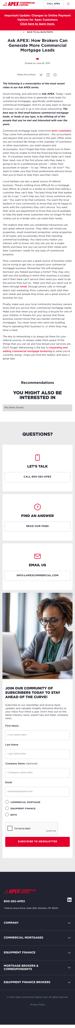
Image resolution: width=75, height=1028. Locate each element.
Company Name (21, 764)
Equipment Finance (19, 952)
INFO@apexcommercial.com (38, 576)
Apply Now (11, 969)
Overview (10, 947)
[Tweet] (41, 75)
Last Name (11, 745)
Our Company (13, 939)
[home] (19, 4)
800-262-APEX (14, 901)
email (23, 287)
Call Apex (53, 4)
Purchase (10, 954)
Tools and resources (17, 984)
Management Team (17, 947)
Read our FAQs (37, 526)
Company (11, 923)
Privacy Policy (37, 1005)
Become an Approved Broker (24, 976)
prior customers (61, 131)
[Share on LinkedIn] (48, 75)
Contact (9, 932)
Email (8, 783)
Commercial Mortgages (23, 937)
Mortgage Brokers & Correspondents (21, 968)
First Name (12, 726)
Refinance (10, 999)
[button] (69, 4)
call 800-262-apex (37, 477)
